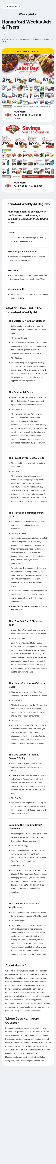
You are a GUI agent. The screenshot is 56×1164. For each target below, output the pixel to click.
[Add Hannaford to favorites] (4, 33)
